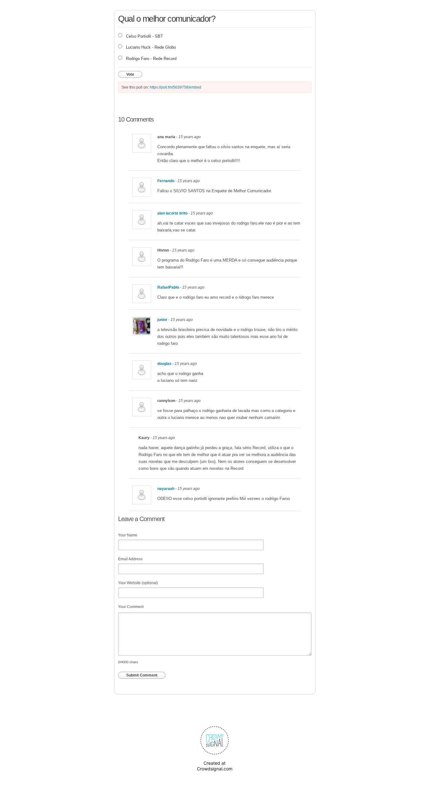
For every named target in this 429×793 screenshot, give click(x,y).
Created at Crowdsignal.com (214, 765)
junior (162, 320)
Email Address (130, 559)
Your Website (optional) (138, 583)
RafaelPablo (168, 287)
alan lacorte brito (172, 213)
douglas (164, 363)
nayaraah (165, 488)
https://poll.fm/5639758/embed (175, 87)
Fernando (165, 181)
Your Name (127, 535)
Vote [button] (130, 74)
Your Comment (131, 607)
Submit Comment (141, 675)
